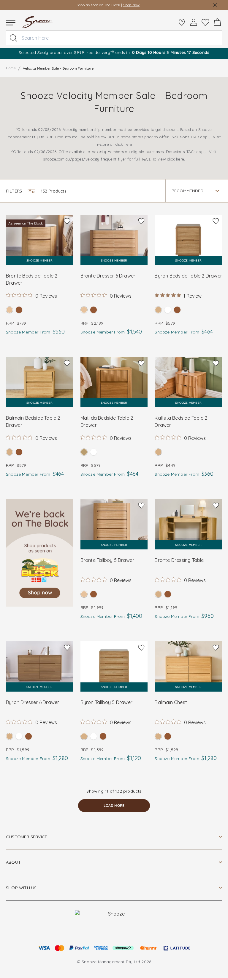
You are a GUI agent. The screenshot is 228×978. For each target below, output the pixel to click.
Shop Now (134, 5)
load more (114, 805)
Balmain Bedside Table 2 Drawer (33, 421)
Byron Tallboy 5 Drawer (106, 702)
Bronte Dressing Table (179, 560)
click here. (124, 144)
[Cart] (217, 22)
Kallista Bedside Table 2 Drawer (181, 421)
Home (11, 68)
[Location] (181, 22)
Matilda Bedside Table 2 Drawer (106, 421)
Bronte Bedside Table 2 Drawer (31, 279)
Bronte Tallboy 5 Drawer (107, 560)
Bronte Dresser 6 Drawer (108, 276)
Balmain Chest (171, 702)
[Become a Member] (193, 22)
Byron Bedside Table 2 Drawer (188, 276)
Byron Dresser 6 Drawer (32, 702)
